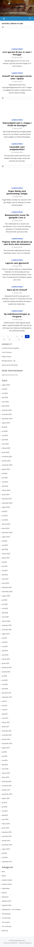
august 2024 (6, 469)
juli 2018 (4, 676)
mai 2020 (5, 608)
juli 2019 (4, 638)
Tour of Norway (6, 926)
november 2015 (7, 786)
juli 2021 (4, 562)
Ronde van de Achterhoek (10, 365)
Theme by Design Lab (24, 943)
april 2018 (5, 689)
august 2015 (6, 798)
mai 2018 (5, 684)
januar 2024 (5, 494)
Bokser (4, 876)
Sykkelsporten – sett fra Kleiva (11, 909)
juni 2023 (5, 516)
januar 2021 (5, 583)
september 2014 (7, 845)
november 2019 (7, 629)
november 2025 (7, 414)
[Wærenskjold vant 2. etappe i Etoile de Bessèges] (17, 107)
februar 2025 (6, 448)
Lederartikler (6, 888)
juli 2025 (4, 427)
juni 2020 (5, 604)
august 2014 (6, 849)
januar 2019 (5, 663)
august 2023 (6, 507)
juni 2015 (4, 807)
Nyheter (4, 893)
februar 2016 (6, 773)
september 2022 (7, 532)
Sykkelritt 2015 (6, 905)
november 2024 (7, 456)
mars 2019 (5, 655)
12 (22, 336)
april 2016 (5, 765)
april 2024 (5, 486)
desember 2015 (6, 781)
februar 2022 (6, 554)
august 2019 (6, 634)
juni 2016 (4, 756)
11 (17, 336)
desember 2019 (6, 625)
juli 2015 (4, 802)
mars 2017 (5, 718)
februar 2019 (6, 659)
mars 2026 (5, 402)
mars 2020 (5, 617)
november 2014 (7, 836)
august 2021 (6, 558)
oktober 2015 (6, 790)
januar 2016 (5, 777)
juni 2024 (5, 478)
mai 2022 (5, 545)
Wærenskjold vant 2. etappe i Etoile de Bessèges (17, 124)
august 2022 (6, 537)
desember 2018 (6, 667)
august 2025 (6, 423)
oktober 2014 (6, 840)
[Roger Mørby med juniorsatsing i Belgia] (17, 175)
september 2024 (7, 465)
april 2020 (5, 613)
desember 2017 (6, 693)
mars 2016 (5, 769)
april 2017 (5, 714)
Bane (3, 871)
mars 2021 (5, 579)
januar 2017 (5, 726)
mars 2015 (5, 819)
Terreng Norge (6, 914)
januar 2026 (5, 406)
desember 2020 (7, 587)
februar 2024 (6, 490)
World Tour (5, 931)
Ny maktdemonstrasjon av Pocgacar (17, 315)
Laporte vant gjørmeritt (17, 263)
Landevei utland (17, 49)
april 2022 (5, 549)
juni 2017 (4, 705)
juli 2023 (4, 511)
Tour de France (6, 918)
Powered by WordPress (10, 943)
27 (19, 340)
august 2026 (6, 385)
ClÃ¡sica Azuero (6, 356)
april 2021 (5, 575)
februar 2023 (6, 524)
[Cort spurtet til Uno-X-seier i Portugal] (17, 36)
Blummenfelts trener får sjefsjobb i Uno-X (17, 216)
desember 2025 (7, 410)
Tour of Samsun (7, 352)
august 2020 (6, 596)
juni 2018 (4, 680)
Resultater (5, 897)
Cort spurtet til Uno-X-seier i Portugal (17, 53)
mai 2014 (5, 857)
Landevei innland (7, 880)
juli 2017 (4, 701)
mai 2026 (5, 393)
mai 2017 (4, 710)
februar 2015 (6, 824)
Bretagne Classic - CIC (8, 361)
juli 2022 (4, 541)
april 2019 (5, 651)
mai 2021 (5, 570)
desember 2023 (7, 499)
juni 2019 (4, 642)
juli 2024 (4, 473)
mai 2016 (5, 760)
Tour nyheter (6, 922)
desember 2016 (6, 731)
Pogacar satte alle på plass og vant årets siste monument (17, 243)
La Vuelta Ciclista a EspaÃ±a (10, 348)
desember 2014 (6, 832)
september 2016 (7, 743)
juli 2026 (4, 389)
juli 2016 (4, 752)
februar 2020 (6, 621)
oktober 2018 (6, 672)
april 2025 (5, 440)
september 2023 (7, 503)
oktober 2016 (6, 739)
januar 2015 (5, 828)
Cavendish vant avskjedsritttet (17, 148)
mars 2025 (5, 444)
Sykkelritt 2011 (6, 901)
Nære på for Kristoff (17, 290)
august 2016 (6, 748)
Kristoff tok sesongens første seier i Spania (17, 77)
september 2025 (7, 418)
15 (9, 340)
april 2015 (5, 815)
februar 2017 (6, 722)
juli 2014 (4, 853)
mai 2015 (5, 811)
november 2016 (7, 735)
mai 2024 (5, 482)
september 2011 (7, 862)
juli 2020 (4, 600)
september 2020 (7, 591)
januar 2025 (5, 452)
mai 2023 (5, 520)
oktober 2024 (6, 461)
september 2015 (7, 794)
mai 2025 (5, 435)
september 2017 (7, 697)
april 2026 (5, 397)
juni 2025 (5, 431)
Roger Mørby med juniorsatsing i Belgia (17, 192)
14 (4, 340)
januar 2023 (5, 528)
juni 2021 (4, 566)
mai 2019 (5, 646)
